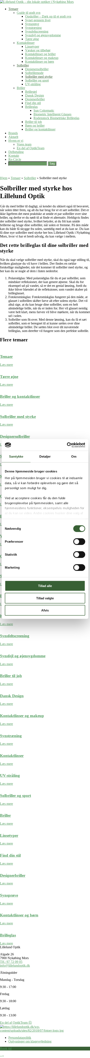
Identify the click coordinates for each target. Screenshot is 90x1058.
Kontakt (13, 155)
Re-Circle (14, 159)
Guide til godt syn (28, 12)
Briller (21, 88)
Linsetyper (32, 46)
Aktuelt (13, 137)
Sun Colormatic (43, 110)
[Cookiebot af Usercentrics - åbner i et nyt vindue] (67, 445)
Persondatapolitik (19, 1037)
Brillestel (31, 91)
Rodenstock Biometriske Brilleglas (56, 118)
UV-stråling (33, 84)
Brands (13, 133)
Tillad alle (45, 586)
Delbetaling (16, 152)
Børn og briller (35, 125)
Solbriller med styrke (39, 76)
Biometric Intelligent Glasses (52, 114)
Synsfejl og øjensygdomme (43, 35)
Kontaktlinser (26, 43)
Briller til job (33, 122)
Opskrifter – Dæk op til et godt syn (48, 16)
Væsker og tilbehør (37, 50)
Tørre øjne (32, 39)
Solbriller (23, 65)
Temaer (13, 9)
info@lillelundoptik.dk (15, 965)
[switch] (79, 541)
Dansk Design (34, 95)
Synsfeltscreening (36, 31)
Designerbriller (35, 99)
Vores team (24, 144)
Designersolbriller (37, 69)
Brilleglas (31, 106)
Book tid (6, 1048)
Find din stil (33, 103)
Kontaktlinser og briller (40, 54)
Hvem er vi (15, 140)
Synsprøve (32, 24)
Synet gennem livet (37, 20)
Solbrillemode (34, 73)
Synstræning (33, 27)
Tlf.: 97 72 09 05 (11, 962)
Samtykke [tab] (16, 456)
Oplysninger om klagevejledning (29, 1041)
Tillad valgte (45, 598)
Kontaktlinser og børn (39, 61)
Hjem (3, 178)
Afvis (45, 610)
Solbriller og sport (37, 80)
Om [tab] (73, 456)
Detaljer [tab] (45, 456)
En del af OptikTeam (30, 148)
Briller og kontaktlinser (40, 129)
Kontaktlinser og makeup (41, 58)
